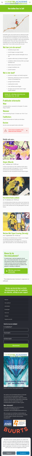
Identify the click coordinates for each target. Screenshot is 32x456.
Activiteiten (7, 306)
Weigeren (9, 453)
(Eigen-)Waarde (8, 162)
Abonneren (16, 345)
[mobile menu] (29, 2)
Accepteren (23, 453)
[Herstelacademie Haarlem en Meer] (16, 2)
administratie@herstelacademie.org (18, 410)
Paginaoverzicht (8, 319)
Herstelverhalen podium (11, 197)
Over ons (7, 312)
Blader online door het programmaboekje (13, 388)
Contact (6, 316)
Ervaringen (7, 309)
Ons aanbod (7, 303)
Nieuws (6, 299)
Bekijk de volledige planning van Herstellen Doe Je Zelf (15, 95)
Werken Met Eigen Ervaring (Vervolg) (15, 233)
